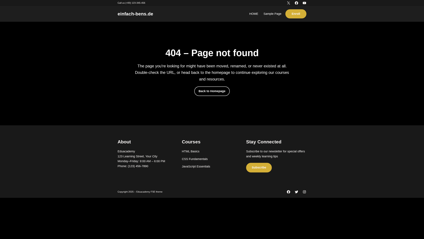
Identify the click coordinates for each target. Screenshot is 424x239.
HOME (253, 13)
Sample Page (272, 13)
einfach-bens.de (135, 13)
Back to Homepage (212, 91)
